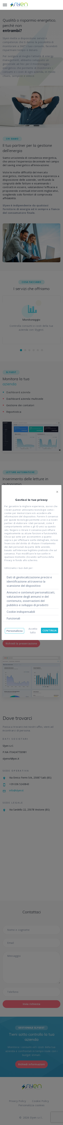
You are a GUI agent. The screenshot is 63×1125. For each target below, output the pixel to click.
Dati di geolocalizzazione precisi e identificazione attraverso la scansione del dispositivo (29, 581)
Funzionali (13, 618)
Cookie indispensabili (21, 612)
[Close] (57, 491)
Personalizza (14, 630)
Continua (50, 630)
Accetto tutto (33, 630)
